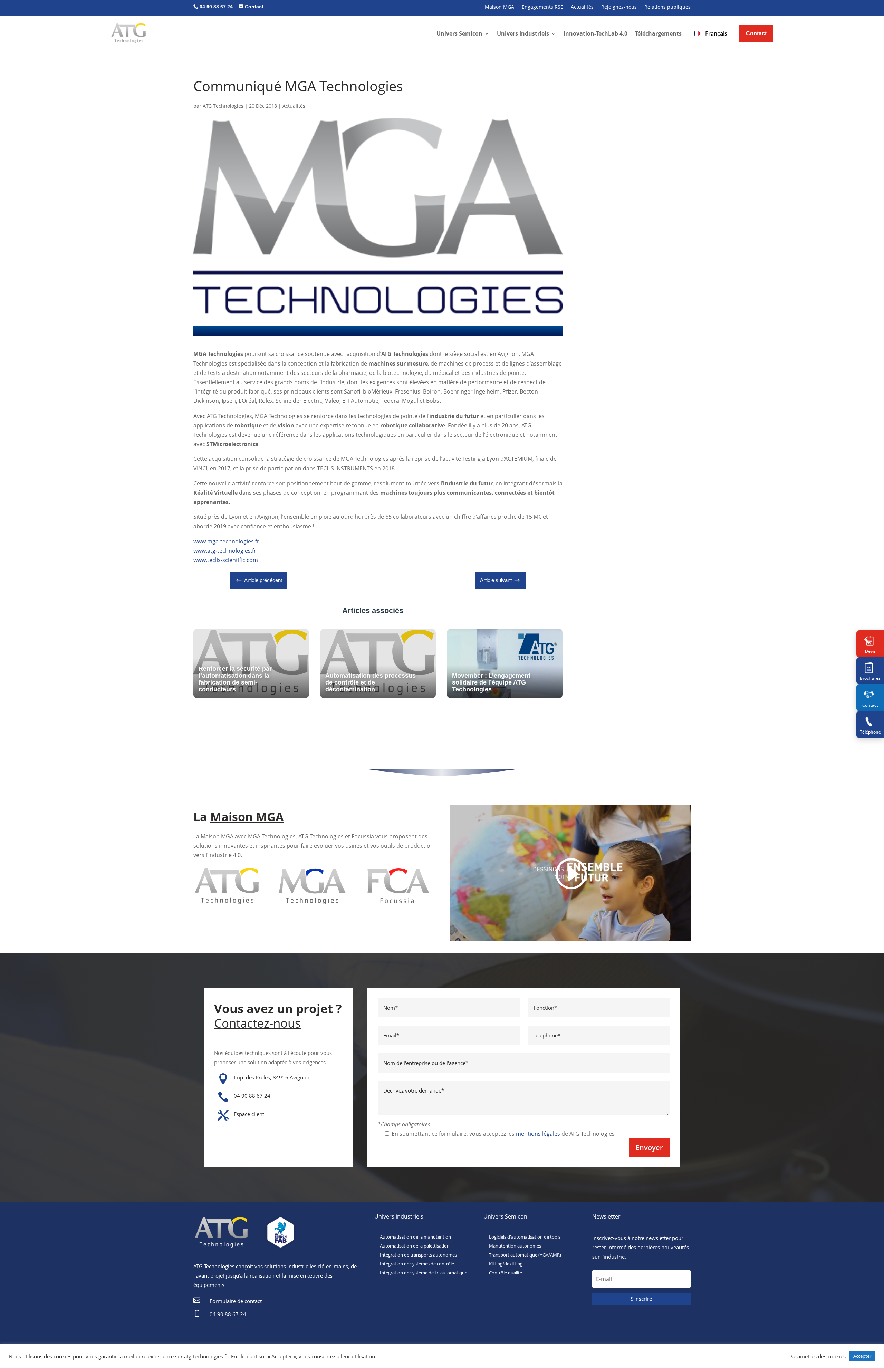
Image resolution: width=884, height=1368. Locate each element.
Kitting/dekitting (505, 1264)
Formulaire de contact (236, 1301)
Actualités (582, 7)
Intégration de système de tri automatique (423, 1273)
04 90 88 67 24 (252, 1095)
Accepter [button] (862, 1356)
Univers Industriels (523, 33)
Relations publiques (667, 7)
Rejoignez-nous (619, 7)
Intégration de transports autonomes (418, 1255)
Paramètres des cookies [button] (817, 1356)
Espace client (249, 1113)
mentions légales (538, 1133)
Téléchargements (658, 33)
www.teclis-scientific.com (225, 560)
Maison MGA (499, 7)
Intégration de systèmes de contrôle (417, 1264)
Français (716, 33)
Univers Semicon (459, 33)
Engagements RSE (542, 7)
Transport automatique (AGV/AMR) (525, 1255)
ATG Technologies (223, 106)
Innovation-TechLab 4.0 (595, 33)
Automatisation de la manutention (415, 1237)
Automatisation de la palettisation (415, 1246)
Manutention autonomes (515, 1246)
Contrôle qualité (505, 1273)
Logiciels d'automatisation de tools (524, 1237)
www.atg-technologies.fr (224, 550)
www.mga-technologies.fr (226, 541)
